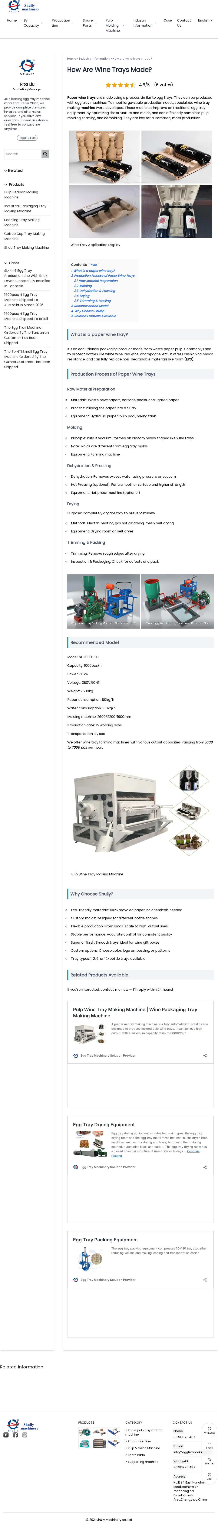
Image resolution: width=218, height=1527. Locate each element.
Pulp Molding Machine (113, 25)
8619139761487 (184, 1437)
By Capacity (31, 23)
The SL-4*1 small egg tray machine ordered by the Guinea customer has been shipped (27, 359)
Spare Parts (88, 23)
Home (12, 20)
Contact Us (184, 23)
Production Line (61, 23)
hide (94, 265)
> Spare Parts (135, 1455)
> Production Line (138, 1441)
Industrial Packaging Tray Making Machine (25, 209)
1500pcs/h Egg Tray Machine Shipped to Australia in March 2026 (23, 299)
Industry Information (142, 23)
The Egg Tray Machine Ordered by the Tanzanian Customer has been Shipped (26, 335)
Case (168, 20)
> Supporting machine (141, 1462)
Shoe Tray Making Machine (26, 247)
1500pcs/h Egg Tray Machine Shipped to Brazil (26, 316)
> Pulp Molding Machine (142, 1448)
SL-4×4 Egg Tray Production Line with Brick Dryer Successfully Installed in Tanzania (27, 278)
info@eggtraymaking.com (193, 1452)
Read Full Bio (27, 138)
